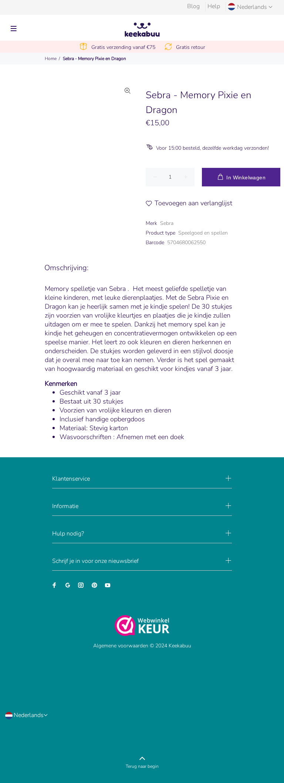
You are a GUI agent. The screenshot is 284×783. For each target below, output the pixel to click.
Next (128, 136)
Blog (193, 6)
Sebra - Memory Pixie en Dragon (94, 59)
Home (51, 59)
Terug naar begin (142, 766)
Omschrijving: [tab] (66, 268)
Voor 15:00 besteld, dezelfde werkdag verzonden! (212, 148)
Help (213, 6)
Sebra (166, 223)
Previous (38, 136)
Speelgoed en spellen (203, 232)
